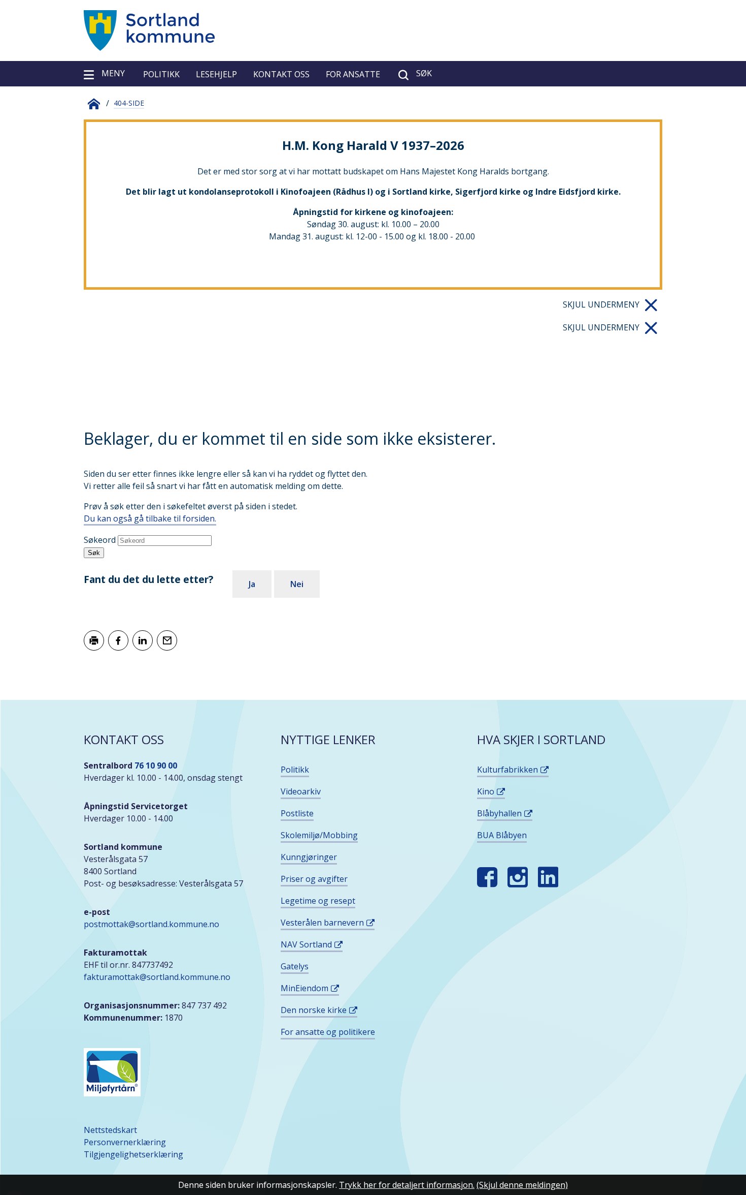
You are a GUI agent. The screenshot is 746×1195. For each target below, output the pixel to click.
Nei (296, 584)
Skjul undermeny (601, 304)
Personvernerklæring (125, 1142)
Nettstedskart (110, 1130)
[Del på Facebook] (118, 640)
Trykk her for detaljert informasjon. (406, 1184)
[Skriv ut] (94, 640)
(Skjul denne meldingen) (522, 1184)
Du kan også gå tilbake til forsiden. (150, 518)
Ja (252, 584)
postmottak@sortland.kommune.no (151, 924)
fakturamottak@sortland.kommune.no (158, 977)
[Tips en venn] (167, 640)
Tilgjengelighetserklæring (133, 1154)
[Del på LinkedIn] (142, 640)
